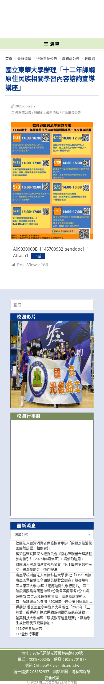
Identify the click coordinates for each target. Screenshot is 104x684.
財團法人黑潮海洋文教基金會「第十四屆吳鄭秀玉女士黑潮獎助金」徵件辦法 (54, 567)
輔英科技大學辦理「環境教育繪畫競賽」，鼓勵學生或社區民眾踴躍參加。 (53, 620)
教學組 (38, 112)
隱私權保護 (81, 671)
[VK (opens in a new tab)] (60, 30)
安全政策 (52, 677)
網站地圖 (60, 671)
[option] (52, 364)
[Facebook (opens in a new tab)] (42, 30)
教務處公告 (23, 112)
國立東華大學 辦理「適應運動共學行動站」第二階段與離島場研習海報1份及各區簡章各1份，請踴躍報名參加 (52, 588)
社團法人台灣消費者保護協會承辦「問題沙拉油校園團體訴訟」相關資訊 (54, 546)
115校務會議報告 (29, 628)
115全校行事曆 (27, 633)
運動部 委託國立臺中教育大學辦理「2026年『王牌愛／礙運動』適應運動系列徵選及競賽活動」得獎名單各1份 (54, 610)
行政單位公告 (71, 112)
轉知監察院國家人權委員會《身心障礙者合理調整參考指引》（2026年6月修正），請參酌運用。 (54, 556)
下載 (37, 255)
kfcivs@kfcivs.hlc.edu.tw (57, 665)
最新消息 (52, 112)
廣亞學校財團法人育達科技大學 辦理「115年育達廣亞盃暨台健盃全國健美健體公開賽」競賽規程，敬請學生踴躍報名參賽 (54, 578)
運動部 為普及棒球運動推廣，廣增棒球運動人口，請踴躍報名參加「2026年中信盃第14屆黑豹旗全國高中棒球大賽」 (52, 599)
